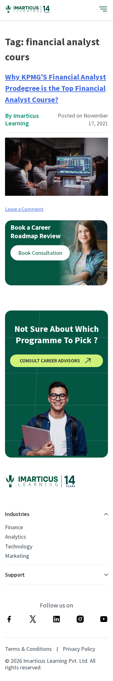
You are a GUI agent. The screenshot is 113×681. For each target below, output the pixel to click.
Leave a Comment (24, 209)
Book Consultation (40, 252)
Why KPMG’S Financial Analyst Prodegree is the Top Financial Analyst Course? (55, 88)
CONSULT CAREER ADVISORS (50, 360)
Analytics (15, 536)
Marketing (17, 555)
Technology (18, 546)
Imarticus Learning (22, 119)
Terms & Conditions (28, 648)
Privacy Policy (79, 648)
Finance (14, 527)
